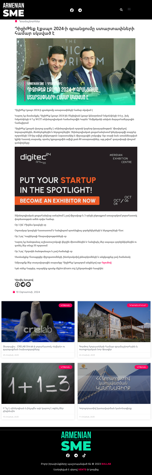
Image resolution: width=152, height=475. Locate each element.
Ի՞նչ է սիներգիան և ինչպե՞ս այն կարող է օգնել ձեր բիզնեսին (33, 410)
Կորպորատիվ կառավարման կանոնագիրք (105, 408)
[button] (121, 9)
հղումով (106, 262)
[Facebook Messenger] (28, 284)
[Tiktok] (84, 455)
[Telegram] (80, 10)
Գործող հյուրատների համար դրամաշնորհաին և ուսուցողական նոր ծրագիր (108, 348)
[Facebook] (72, 10)
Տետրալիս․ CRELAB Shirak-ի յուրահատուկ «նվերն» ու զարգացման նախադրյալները (34, 348)
